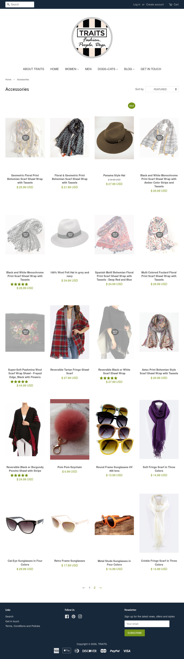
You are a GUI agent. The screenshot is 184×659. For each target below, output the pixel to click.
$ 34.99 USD (69, 259)
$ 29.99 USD (25, 567)
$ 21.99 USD (70, 183)
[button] (20, 284)
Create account (155, 4)
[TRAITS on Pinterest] (73, 617)
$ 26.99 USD (159, 166)
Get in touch (12, 621)
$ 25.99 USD (25, 164)
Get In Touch (151, 69)
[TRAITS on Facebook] (67, 617)
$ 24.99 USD (114, 261)
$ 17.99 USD (69, 565)
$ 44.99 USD (25, 360)
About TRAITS (33, 69)
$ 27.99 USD (118, 147)
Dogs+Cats (107, 69)
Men (88, 69)
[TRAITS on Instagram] (80, 617)
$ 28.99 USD (158, 261)
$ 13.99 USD (114, 473)
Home (54, 69)
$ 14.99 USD (159, 473)
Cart (176, 4)
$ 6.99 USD (70, 471)
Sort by (139, 89)
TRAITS (102, 644)
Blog (128, 69)
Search (9, 616)
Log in (136, 4)
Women (71, 69)
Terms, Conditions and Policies (22, 626)
